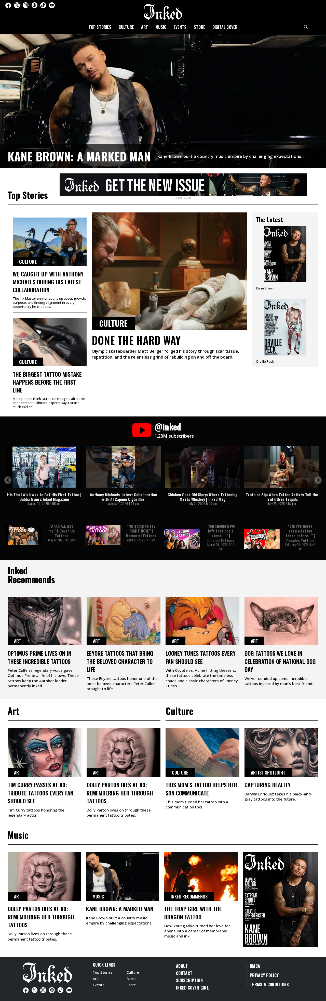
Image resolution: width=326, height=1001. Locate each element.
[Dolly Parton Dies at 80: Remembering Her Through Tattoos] (123, 752)
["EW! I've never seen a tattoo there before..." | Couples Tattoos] (262, 539)
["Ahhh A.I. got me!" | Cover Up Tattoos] (23, 535)
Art (144, 27)
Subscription (189, 980)
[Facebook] (8, 5)
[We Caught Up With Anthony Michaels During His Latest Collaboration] (50, 242)
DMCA (255, 966)
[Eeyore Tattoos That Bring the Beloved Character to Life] (123, 621)
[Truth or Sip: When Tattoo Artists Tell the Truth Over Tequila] (281, 467)
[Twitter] (17, 5)
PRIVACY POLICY (264, 975)
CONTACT (184, 973)
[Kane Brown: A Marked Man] (163, 100)
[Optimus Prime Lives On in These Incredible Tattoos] (45, 621)
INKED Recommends (189, 896)
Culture (126, 27)
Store (199, 27)
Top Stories (100, 27)
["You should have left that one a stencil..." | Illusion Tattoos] (182, 539)
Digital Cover (225, 27)
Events (180, 27)
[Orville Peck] (285, 331)
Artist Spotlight (268, 772)
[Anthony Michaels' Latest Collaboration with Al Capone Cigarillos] (123, 467)
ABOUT (182, 966)
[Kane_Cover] (183, 184)
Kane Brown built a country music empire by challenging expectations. (229, 156)
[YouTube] (52, 5)
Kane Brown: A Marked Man (79, 156)
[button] (7, 480)
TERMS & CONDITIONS (269, 984)
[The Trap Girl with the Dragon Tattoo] (201, 876)
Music (160, 27)
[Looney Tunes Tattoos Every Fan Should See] (202, 621)
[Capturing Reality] (281, 752)
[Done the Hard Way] (169, 271)
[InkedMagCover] (280, 899)
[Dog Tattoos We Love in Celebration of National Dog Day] (281, 621)
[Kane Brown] (285, 260)
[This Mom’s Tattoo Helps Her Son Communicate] (202, 752)
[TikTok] (43, 5)
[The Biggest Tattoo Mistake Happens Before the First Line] (50, 342)
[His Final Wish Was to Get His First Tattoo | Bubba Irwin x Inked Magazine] (44, 467)
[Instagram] (26, 5)
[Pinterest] (34, 5)
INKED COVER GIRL (192, 988)
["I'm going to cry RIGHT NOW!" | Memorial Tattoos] (103, 535)
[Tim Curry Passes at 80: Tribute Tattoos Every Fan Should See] (45, 752)
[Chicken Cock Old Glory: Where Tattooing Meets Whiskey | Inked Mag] (202, 467)
